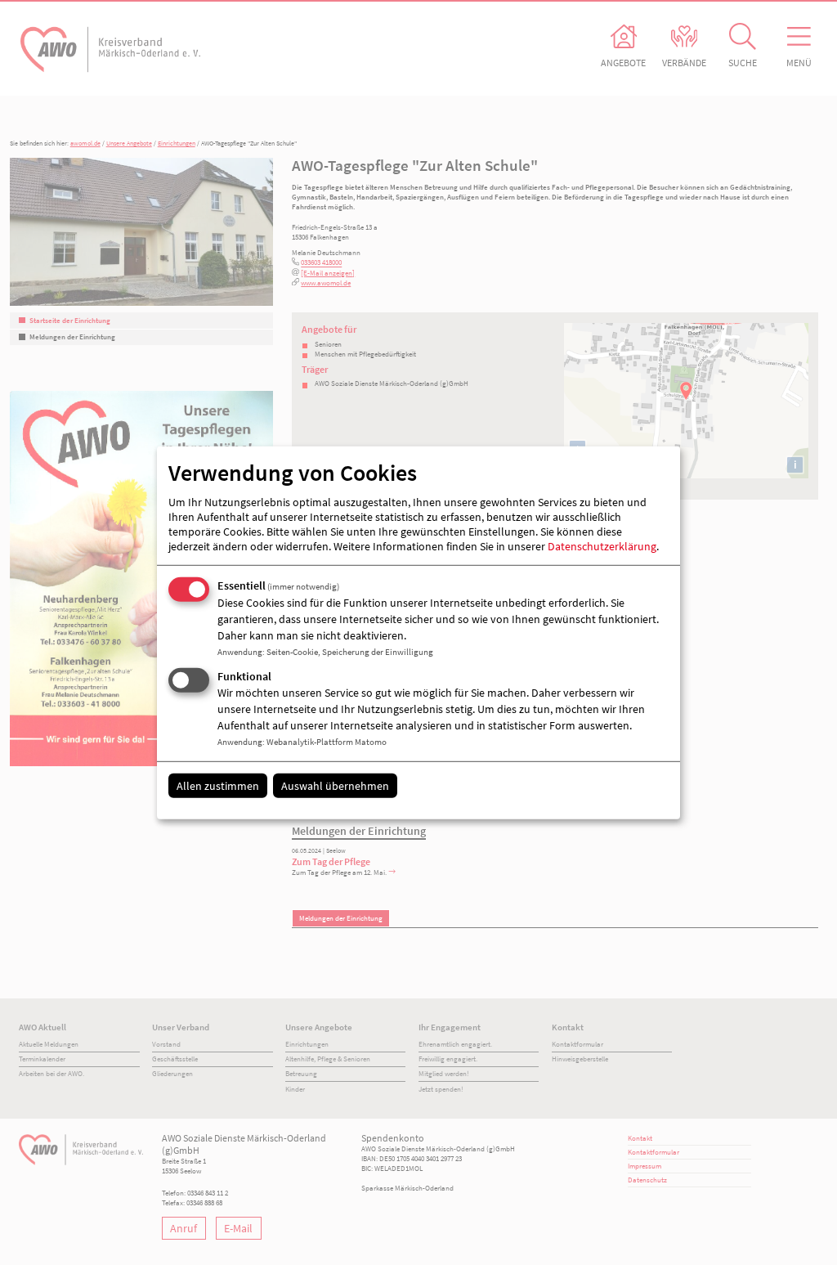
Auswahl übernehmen (335, 785)
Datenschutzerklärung (602, 546)
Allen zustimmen (218, 785)
